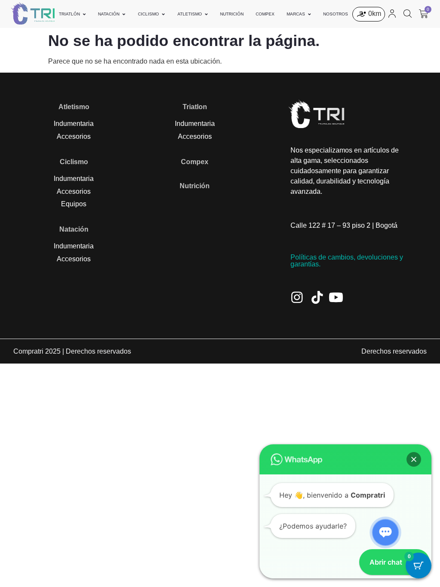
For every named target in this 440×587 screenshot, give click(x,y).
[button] (413, 459)
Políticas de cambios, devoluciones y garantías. (346, 261)
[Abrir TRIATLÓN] (84, 14)
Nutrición (195, 186)
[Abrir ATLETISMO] (206, 14)
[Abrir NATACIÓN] (124, 14)
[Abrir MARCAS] (309, 14)
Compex (194, 161)
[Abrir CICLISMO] (163, 14)
